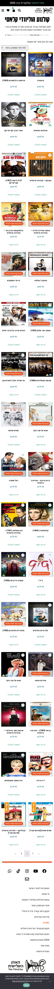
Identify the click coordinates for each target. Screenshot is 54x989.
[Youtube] (36, 871)
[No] (50, 981)
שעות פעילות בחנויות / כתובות (35, 899)
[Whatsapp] (10, 871)
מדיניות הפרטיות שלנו (20, 981)
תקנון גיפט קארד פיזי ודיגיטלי (35, 911)
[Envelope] (27, 879)
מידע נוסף (40, 244)
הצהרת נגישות (42, 951)
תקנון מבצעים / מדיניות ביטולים (35, 928)
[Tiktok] (18, 871)
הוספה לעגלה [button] (41, 94)
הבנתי (26, 985)
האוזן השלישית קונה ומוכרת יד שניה (32, 934)
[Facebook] (44, 871)
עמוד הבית (45, 35)
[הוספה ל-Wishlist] (49, 55)
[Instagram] (27, 871)
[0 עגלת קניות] (13, 10)
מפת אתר (45, 945)
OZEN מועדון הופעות (39, 940)
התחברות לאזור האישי (39, 888)
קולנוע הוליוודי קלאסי (20, 35)
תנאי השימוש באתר (40, 905)
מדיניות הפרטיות (41, 917)
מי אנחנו (45, 894)
